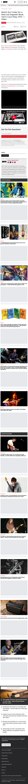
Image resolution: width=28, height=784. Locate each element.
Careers (3, 772)
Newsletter (24, 26)
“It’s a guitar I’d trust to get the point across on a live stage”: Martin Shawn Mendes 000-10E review (15, 701)
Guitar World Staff (12, 22)
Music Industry (4, 8)
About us (3, 770)
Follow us (17, 26)
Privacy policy (4, 755)
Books (10, 8)
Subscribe (20, 1)
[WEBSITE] (15, 162)
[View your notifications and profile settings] (15, 2)
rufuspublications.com (12, 86)
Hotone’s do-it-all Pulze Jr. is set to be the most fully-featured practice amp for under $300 (14, 723)
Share (4, 26)
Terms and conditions (6, 750)
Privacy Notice (18, 141)
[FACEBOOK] (8, 162)
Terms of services (16, 140)
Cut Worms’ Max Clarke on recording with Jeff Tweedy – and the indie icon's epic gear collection (15, 708)
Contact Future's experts (7, 752)
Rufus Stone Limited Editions (9, 45)
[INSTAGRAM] (13, 162)
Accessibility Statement (7, 764)
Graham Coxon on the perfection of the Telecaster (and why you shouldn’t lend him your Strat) (15, 716)
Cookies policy (5, 758)
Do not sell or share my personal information (11, 775)
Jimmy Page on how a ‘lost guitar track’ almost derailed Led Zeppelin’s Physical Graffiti (14, 730)
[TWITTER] (11, 162)
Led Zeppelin (9, 49)
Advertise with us (5, 761)
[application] (14, 99)
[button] (1, 2)
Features (4, 22)
